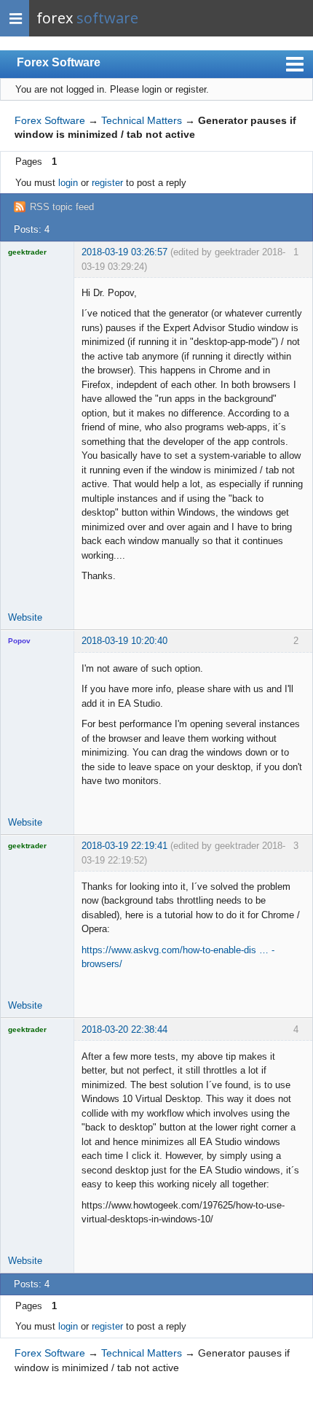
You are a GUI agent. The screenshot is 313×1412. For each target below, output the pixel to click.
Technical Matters (141, 120)
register (107, 182)
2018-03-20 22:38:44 (124, 1029)
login (68, 182)
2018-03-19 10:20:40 (124, 640)
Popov (19, 641)
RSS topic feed (62, 206)
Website (25, 617)
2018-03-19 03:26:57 (124, 252)
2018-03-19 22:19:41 (124, 845)
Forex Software (58, 62)
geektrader (27, 252)
